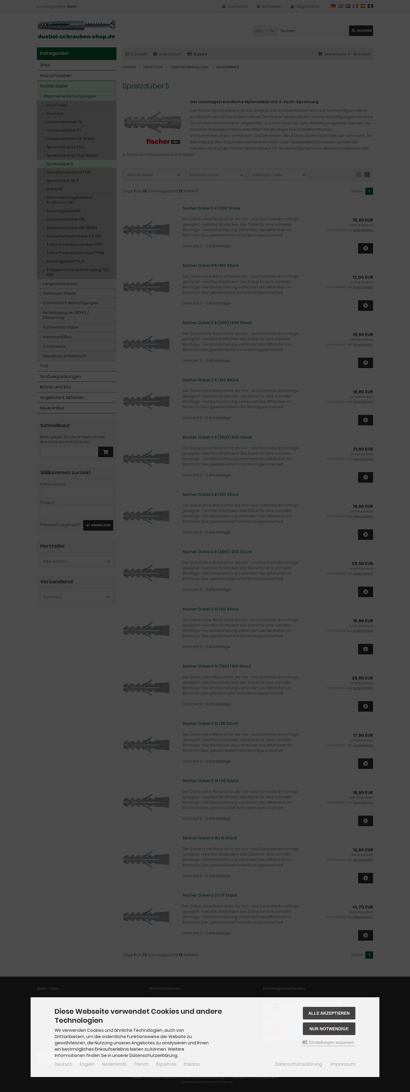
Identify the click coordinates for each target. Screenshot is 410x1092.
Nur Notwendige (328, 1028)
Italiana (192, 1064)
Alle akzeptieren (329, 1013)
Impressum (343, 1064)
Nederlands (114, 1064)
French (141, 1064)
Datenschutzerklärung (298, 1064)
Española (166, 1064)
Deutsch (63, 1064)
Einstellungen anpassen (331, 1042)
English (87, 1064)
